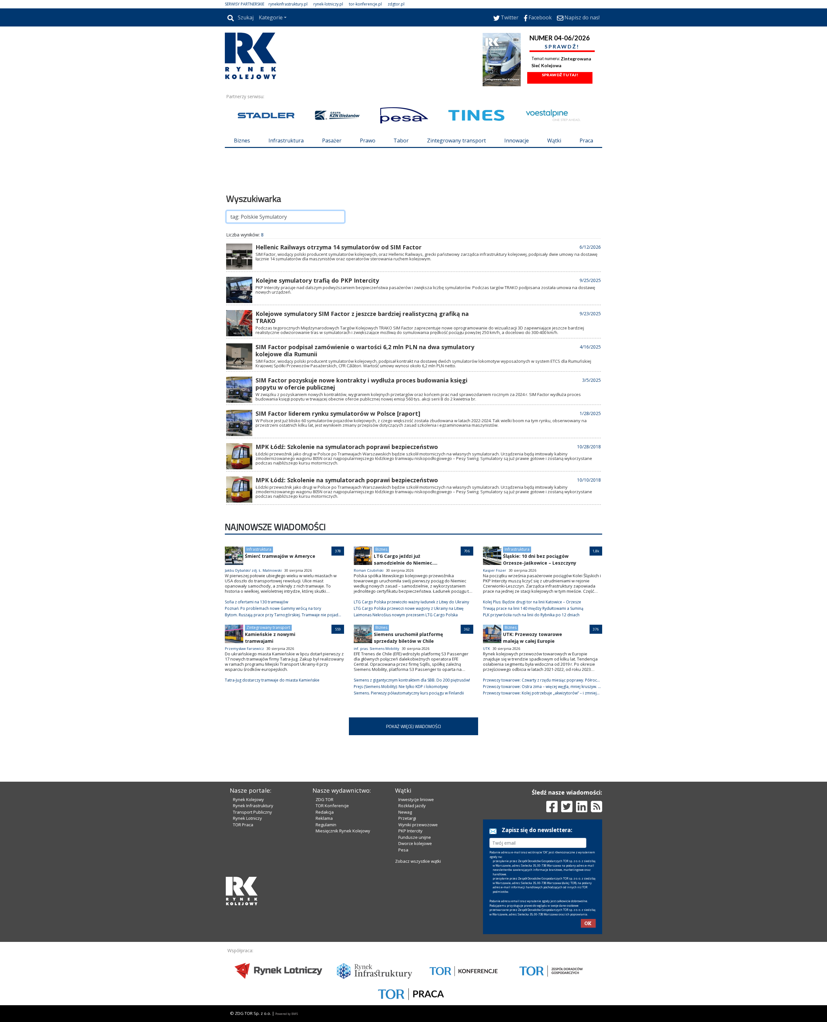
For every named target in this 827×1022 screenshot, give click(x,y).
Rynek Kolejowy (248, 799)
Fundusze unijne (414, 837)
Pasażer (331, 140)
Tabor (401, 140)
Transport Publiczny (252, 812)
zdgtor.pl (396, 4)
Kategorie (271, 17)
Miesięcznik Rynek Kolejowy (343, 831)
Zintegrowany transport (456, 140)
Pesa (403, 850)
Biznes (242, 140)
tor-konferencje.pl (365, 4)
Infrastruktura (286, 140)
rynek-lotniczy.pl (328, 4)
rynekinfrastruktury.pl (288, 4)
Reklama (324, 818)
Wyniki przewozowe (418, 825)
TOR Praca (243, 825)
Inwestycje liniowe (416, 799)
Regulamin (326, 825)
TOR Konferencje (332, 805)
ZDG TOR (324, 799)
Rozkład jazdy (412, 805)
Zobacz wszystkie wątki (418, 861)
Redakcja (325, 812)
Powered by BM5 (286, 1014)
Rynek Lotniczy (247, 818)
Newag (405, 812)
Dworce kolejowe (415, 843)
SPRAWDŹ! (562, 46)
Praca (586, 140)
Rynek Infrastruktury (253, 805)
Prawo (367, 140)
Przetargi (407, 818)
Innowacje (516, 140)
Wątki (554, 140)
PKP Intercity (410, 831)
